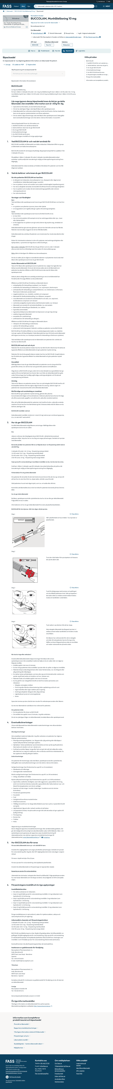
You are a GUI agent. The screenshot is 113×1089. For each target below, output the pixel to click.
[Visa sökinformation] (96, 6)
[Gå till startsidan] (7, 6)
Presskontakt (59, 1073)
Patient (16, 6)
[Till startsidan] (3, 11)
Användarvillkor (60, 1079)
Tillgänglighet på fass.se (62, 1066)
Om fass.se (58, 1063)
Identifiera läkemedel (83, 1068)
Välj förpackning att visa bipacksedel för (24, 70)
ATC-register (80, 1071)
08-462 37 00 (44, 1063)
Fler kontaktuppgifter (42, 1073)
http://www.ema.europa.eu (42, 1006)
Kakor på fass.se (60, 1076)
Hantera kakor (59, 1082)
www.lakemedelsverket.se (31, 837)
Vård (23, 6)
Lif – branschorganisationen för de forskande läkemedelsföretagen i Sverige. (16, 1071)
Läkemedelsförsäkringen (73, 37)
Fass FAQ (79, 1073)
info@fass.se (44, 1066)
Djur (29, 6)
